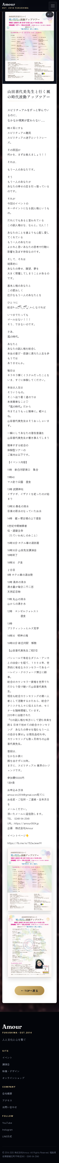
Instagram (7, 1129)
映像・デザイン (11, 1071)
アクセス (7, 1100)
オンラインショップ (13, 1078)
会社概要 (7, 1093)
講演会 (6, 1064)
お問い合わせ (9, 1107)
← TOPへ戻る (29, 991)
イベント (7, 1057)
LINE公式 (7, 1136)
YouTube (7, 1122)
